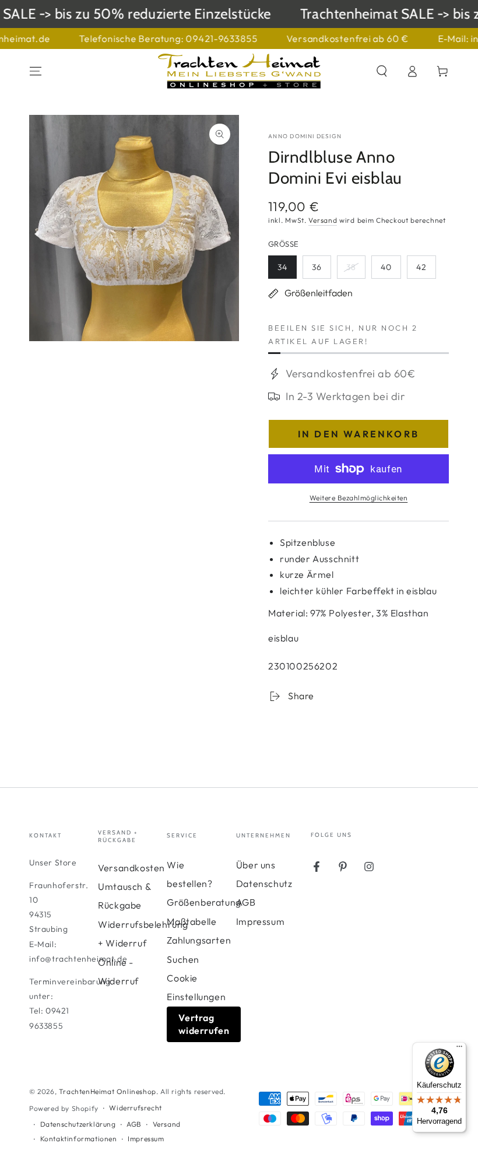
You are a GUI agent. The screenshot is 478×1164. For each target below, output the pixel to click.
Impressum (260, 921)
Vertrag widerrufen (203, 1024)
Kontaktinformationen (78, 1138)
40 (390, 270)
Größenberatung (204, 902)
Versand (322, 220)
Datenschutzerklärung (78, 1124)
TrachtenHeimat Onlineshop (107, 1091)
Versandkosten (131, 868)
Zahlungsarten (199, 940)
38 (355, 270)
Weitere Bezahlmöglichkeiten (359, 497)
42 (426, 270)
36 (321, 270)
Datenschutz (264, 883)
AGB (246, 902)
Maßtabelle (191, 921)
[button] (382, 71)
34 (287, 270)
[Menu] (35, 71)
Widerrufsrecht (135, 1107)
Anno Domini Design (305, 136)
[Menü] (459, 1049)
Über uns (256, 865)
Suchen (183, 959)
